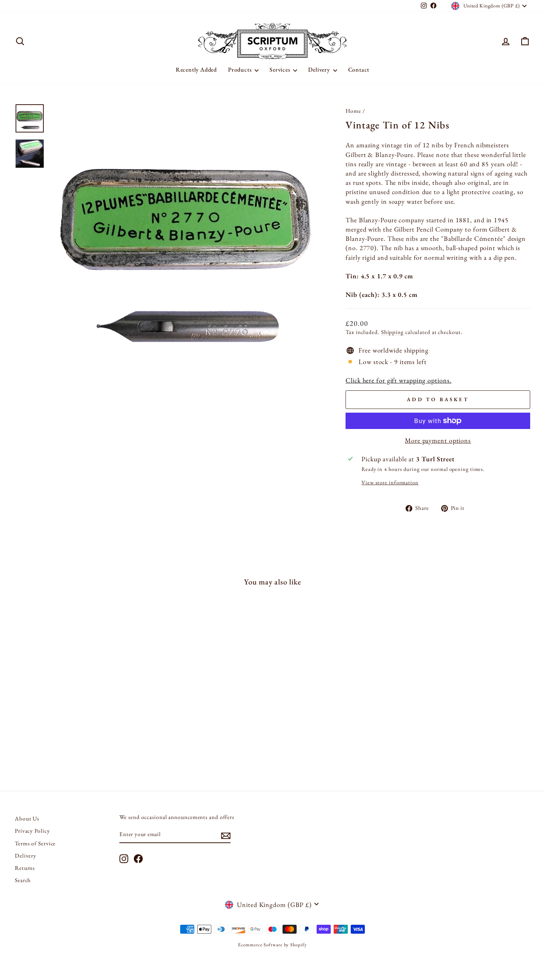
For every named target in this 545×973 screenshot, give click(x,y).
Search (23, 880)
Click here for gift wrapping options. (398, 380)
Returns (25, 868)
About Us (27, 818)
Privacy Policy (32, 831)
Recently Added (196, 69)
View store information (390, 482)
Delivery (319, 69)
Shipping (392, 332)
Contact (359, 69)
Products (240, 69)
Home (353, 111)
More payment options (438, 440)
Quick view (76, 719)
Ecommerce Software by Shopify (272, 944)
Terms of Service (35, 843)
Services (280, 69)
